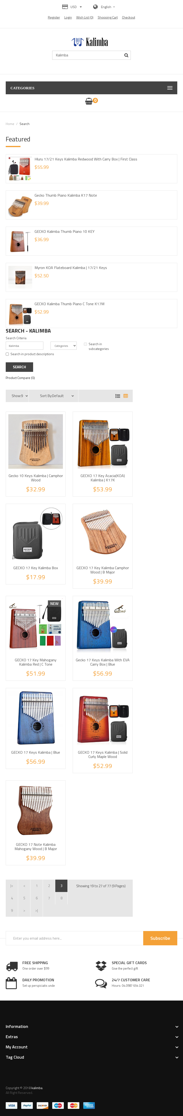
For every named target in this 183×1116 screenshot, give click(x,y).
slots (42, 1092)
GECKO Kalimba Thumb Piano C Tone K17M (69, 304)
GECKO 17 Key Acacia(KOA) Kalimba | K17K (103, 478)
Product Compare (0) (20, 377)
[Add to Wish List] (36, 488)
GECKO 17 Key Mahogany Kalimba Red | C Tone (35, 662)
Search (25, 123)
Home (10, 123)
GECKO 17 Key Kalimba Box (35, 568)
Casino (51, 1092)
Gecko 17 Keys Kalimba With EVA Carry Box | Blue (103, 662)
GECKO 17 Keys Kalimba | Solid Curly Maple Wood (102, 754)
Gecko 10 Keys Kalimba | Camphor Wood (36, 478)
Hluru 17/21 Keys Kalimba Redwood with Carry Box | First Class (86, 159)
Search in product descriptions (32, 354)
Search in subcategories (99, 346)
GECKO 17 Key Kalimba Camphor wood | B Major (102, 570)
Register (54, 17)
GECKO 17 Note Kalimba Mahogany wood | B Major (36, 847)
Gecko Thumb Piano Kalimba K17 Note (66, 195)
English (106, 6)
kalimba (36, 1087)
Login (68, 17)
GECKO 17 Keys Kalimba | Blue (35, 752)
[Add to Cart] (25, 489)
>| (36, 910)
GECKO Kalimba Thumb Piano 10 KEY (65, 231)
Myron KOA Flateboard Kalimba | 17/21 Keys (71, 267)
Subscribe (160, 938)
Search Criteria (16, 338)
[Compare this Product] (46, 488)
